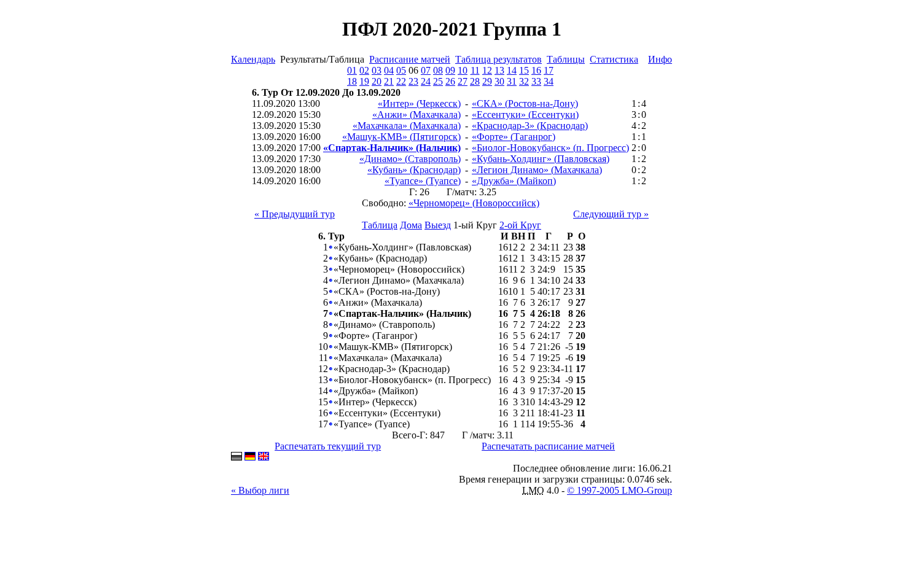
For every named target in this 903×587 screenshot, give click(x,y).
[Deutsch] (250, 457)
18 (352, 81)
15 (524, 70)
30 (499, 81)
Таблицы (566, 59)
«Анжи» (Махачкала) (416, 114)
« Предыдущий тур (294, 214)
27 (462, 81)
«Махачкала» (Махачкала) (407, 125)
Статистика (614, 59)
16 (536, 70)
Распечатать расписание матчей (548, 446)
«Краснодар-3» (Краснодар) (530, 125)
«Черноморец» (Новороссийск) (473, 203)
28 (475, 81)
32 (524, 81)
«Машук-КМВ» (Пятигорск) (401, 136)
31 (512, 81)
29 (487, 81)
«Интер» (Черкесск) (419, 103)
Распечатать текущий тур (328, 446)
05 (401, 70)
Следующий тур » (611, 214)
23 (413, 81)
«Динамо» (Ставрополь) (410, 159)
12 (487, 70)
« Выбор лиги (260, 490)
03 (376, 70)
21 (389, 81)
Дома (411, 225)
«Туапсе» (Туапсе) (423, 181)
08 (438, 70)
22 (401, 81)
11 (475, 70)
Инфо (660, 59)
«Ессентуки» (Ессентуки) (525, 114)
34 (548, 81)
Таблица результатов (498, 59)
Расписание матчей (409, 59)
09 (450, 70)
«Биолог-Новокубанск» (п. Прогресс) (550, 147)
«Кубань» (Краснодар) (414, 170)
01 (352, 70)
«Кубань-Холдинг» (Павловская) (540, 159)
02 (364, 70)
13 (499, 70)
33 (536, 81)
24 (426, 81)
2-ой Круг (520, 225)
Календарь (253, 59)
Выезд (437, 225)
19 (364, 81)
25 (438, 81)
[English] (263, 457)
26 (450, 81)
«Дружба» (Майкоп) (514, 181)
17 (548, 70)
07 (426, 70)
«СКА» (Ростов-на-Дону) (525, 103)
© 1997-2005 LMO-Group (619, 490)
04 (389, 70)
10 (462, 70)
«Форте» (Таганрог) (513, 136)
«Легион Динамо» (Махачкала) (537, 170)
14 (512, 70)
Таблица (379, 225)
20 (376, 81)
